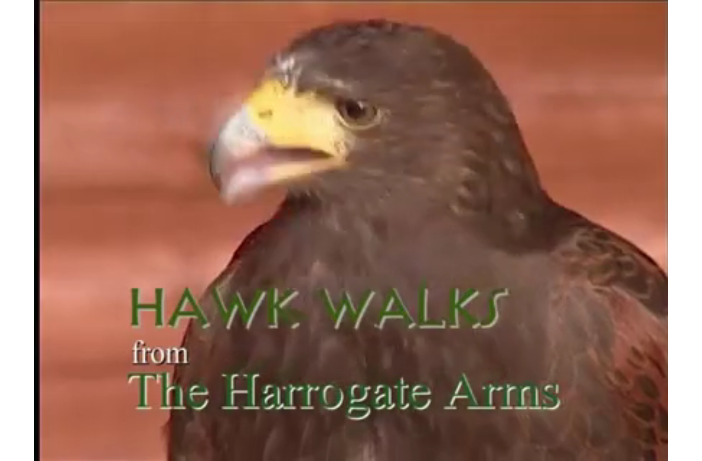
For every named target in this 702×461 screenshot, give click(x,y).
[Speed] (608, 451)
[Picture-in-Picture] (620, 451)
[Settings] (597, 451)
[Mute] (586, 451)
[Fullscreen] (631, 451)
